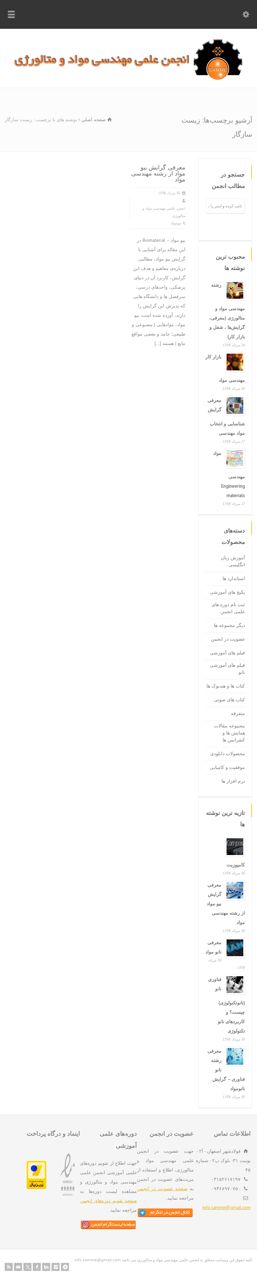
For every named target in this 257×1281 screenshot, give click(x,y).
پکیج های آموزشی (227, 592)
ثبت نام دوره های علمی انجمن (228, 608)
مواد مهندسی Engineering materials (229, 474)
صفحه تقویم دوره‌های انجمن (108, 1201)
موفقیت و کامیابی (227, 767)
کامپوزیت (236, 865)
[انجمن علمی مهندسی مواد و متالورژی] (128, 78)
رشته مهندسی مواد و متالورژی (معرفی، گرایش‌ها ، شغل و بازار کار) (227, 311)
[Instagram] (56, 1267)
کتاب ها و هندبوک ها (225, 686)
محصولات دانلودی (227, 754)
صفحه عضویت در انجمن (162, 1189)
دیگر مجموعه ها (229, 625)
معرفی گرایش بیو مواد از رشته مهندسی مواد (158, 173)
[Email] (18, 1267)
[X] (27, 1267)
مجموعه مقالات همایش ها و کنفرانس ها (229, 733)
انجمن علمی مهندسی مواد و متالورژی (164, 212)
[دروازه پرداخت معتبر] (36, 1188)
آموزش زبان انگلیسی (233, 561)
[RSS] (9, 1267)
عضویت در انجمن (228, 639)
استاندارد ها (234, 578)
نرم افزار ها (233, 781)
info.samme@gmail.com (226, 1207)
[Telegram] (65, 1267)
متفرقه (238, 713)
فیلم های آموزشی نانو (227, 668)
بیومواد (176, 223)
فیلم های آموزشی (227, 653)
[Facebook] (37, 1267)
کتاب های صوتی (229, 700)
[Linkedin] (46, 1267)
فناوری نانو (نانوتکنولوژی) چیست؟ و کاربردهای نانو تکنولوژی (226, 1005)
